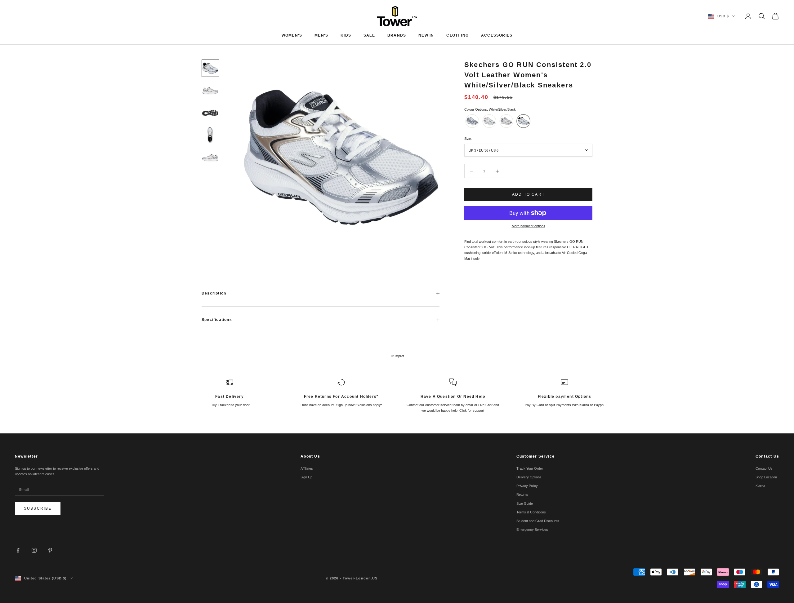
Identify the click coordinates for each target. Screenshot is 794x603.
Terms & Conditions (531, 512)
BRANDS (396, 35)
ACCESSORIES (496, 35)
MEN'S (321, 35)
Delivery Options (529, 477)
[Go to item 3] (210, 113)
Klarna (760, 486)
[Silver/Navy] (506, 121)
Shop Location (766, 477)
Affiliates (307, 468)
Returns (522, 494)
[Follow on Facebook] (18, 550)
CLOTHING (457, 35)
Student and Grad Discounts (537, 521)
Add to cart (528, 194)
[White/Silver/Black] (523, 121)
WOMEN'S (292, 35)
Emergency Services (532, 529)
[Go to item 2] (210, 90)
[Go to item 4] (210, 135)
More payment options (528, 226)
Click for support (471, 410)
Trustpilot (397, 356)
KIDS (346, 35)
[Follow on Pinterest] (50, 550)
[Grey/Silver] (472, 121)
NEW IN (426, 35)
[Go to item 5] (210, 157)
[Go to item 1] (210, 68)
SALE (369, 35)
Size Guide (524, 503)
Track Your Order (529, 468)
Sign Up (306, 477)
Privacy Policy (527, 486)
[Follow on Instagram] (34, 550)
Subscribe (37, 508)
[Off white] (489, 121)
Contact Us (764, 468)
